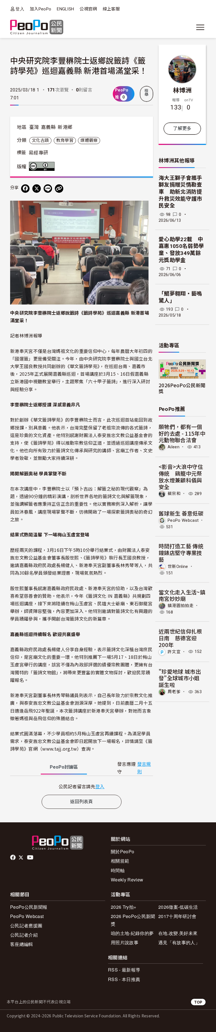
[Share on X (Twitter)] (36, 188)
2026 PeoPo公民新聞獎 (133, 920)
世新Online (178, 566)
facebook (13, 857)
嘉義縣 (48, 127)
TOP (198, 1002)
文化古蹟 (40, 140)
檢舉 (146, 92)
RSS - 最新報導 (124, 969)
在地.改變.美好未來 (177, 933)
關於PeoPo (122, 851)
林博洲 (182, 89)
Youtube (30, 857)
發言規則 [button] (144, 768)
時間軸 (118, 870)
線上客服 (111, 9)
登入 (19, 9)
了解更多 (182, 128)
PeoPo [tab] (64, 767)
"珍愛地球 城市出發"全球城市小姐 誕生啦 (180, 678)
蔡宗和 (174, 493)
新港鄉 (65, 127)
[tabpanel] (81, 786)
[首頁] (36, 27)
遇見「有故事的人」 (179, 942)
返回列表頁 (81, 801)
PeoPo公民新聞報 (28, 907)
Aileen (173, 446)
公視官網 (88, 9)
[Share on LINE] (48, 188)
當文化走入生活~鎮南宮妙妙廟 (182, 595)
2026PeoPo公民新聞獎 (182, 388)
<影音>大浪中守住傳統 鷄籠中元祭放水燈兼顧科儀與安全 (181, 476)
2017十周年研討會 (177, 916)
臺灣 (34, 127)
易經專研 (38, 153)
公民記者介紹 (24, 935)
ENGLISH (65, 9)
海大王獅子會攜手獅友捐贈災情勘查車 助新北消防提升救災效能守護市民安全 (180, 192)
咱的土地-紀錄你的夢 (132, 933)
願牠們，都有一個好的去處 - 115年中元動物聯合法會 (182, 433)
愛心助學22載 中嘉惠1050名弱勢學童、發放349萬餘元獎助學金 (181, 249)
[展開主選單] (200, 27)
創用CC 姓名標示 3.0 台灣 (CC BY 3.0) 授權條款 (43, 166)
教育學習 (64, 140)
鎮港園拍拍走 (181, 605)
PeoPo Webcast (183, 520)
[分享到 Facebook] (25, 188)
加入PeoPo (40, 9)
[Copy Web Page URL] (59, 188)
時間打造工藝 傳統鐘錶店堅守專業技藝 (181, 552)
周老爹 (174, 691)
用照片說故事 (124, 942)
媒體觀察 (89, 140)
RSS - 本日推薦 (124, 979)
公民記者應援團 (26, 925)
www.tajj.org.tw (59, 748)
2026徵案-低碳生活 (178, 907)
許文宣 (174, 651)
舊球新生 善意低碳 (181, 513)
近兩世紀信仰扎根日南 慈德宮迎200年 (180, 637)
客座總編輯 (21, 944)
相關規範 (120, 861)
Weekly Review (127, 879)
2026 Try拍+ (123, 907)
